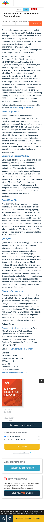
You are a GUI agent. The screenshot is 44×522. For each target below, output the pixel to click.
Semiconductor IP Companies (23, 349)
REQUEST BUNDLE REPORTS (22, 468)
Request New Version (21, 453)
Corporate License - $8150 (16, 439)
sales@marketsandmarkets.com (15, 372)
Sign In (34, 9)
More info (34, 513)
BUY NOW (22, 447)
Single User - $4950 (13, 436)
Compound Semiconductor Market (16, 328)
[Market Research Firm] (7, 3)
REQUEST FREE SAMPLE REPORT (23, 425)
